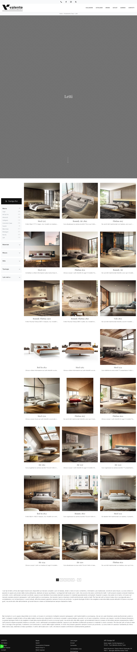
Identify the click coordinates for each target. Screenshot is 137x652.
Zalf (4, 237)
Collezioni (89, 7)
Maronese (5, 229)
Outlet (115, 7)
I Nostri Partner (5, 647)
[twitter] (76, 1)
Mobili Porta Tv (40, 647)
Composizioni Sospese (42, 645)
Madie (37, 640)
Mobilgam (5, 232)
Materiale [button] (6, 244)
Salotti (38, 643)
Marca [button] (5, 208)
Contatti (131, 7)
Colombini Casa (7, 223)
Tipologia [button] (6, 269)
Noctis (4, 234)
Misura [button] (5, 253)
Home (61, 13)
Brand (108, 7)
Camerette (73, 645)
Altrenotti (5, 217)
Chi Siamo (4, 643)
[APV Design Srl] (42, 8)
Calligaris (5, 220)
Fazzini (5, 226)
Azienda (123, 7)
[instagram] (71, 1)
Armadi (72, 643)
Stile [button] (4, 261)
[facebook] (66, 1)
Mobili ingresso (40, 650)
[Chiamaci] (61, 1)
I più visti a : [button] (7, 277)
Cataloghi (99, 7)
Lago (4, 211)
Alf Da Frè (5, 214)
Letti (76, 13)
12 (79, 580)
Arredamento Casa (69, 13)
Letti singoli (73, 640)
